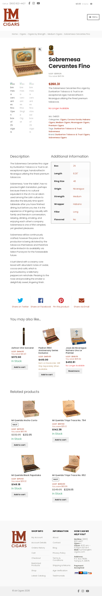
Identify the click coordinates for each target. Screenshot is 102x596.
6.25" (75, 173)
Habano (77, 204)
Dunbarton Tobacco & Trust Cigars (72, 134)
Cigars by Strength (37, 34)
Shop (33, 570)
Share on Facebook (41, 306)
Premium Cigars (56, 125)
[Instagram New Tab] (33, 3)
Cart (33, 553)
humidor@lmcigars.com (83, 550)
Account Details (38, 542)
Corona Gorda (74, 119)
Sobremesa (54, 131)
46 (74, 181)
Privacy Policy (59, 553)
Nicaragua (78, 188)
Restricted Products (36, 564)
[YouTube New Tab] (38, 3)
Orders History (38, 547)
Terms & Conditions (58, 559)
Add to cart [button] (19, 367)
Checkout (36, 558)
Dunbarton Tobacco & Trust (68, 128)
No (74, 219)
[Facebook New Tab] (29, 3)
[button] (40, 49)
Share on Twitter (20, 306)
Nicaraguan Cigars (80, 122)
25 (74, 165)
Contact (57, 542)
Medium (77, 196)
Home (15, 34)
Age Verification (60, 570)
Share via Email (81, 306)
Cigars (23, 34)
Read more (74, 371)
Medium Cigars (55, 34)
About (55, 537)
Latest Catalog (38, 575)
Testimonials (59, 575)
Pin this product (61, 306)
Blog (55, 547)
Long (75, 211)
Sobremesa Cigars (58, 137)
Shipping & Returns (61, 565)
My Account (37, 537)
